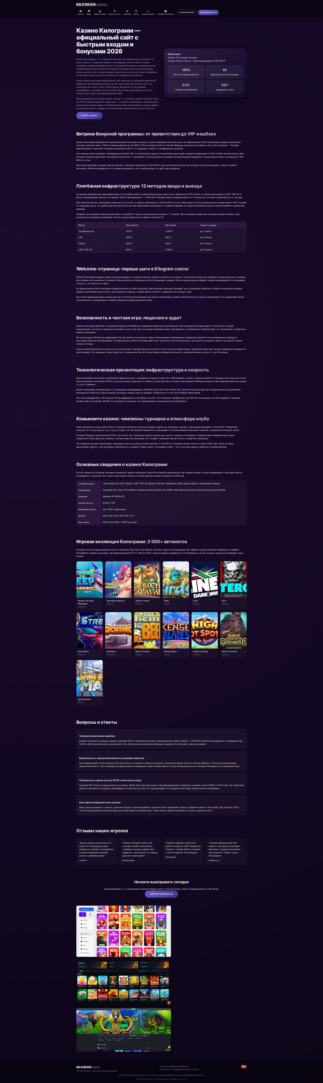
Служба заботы (148, 12)
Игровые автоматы (166, 12)
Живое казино (100, 12)
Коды (89, 12)
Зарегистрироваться (161, 894)
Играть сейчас (89, 115)
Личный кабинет (187, 12)
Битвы (136, 12)
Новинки (127, 12)
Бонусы (80, 12)
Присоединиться (208, 12)
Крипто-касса (115, 12)
